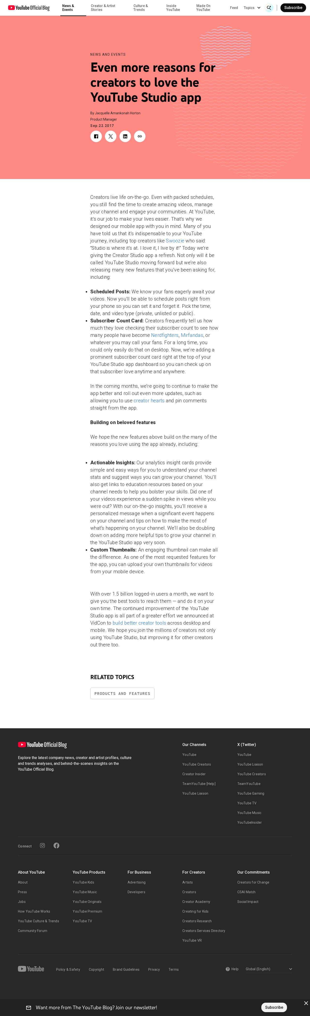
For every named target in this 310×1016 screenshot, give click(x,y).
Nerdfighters (164, 335)
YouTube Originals (87, 902)
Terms (174, 969)
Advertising (137, 882)
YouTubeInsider (249, 822)
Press (22, 892)
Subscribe (293, 7)
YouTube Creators (196, 764)
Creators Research (197, 921)
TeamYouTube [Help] (199, 784)
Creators (189, 892)
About (23, 882)
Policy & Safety (68, 969)
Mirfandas (192, 335)
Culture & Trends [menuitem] (140, 8)
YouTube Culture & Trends (38, 921)
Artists (187, 882)
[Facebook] (56, 845)
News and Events (108, 54)
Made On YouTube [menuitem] (203, 8)
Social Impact (248, 902)
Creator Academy (196, 902)
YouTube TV (247, 803)
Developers (136, 892)
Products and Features (122, 693)
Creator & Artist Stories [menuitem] (103, 8)
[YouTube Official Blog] (29, 7)
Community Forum (32, 931)
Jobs (22, 902)
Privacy (154, 969)
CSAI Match (246, 892)
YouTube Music (249, 813)
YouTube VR (192, 940)
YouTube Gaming (250, 793)
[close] (306, 1003)
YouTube (189, 755)
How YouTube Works (34, 911)
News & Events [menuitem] (68, 8)
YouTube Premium (87, 911)
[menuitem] (234, 8)
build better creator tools (139, 623)
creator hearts (149, 400)
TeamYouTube (249, 784)
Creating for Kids (195, 911)
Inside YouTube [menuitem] (173, 8)
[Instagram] (42, 845)
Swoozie (175, 241)
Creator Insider (194, 774)
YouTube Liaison (195, 793)
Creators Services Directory (203, 931)
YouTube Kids (83, 882)
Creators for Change (253, 882)
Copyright (96, 969)
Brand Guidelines (126, 969)
